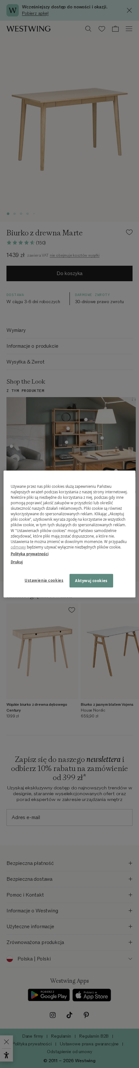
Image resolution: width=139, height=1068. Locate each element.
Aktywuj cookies (91, 580)
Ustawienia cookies (44, 580)
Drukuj (17, 561)
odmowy (18, 546)
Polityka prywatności (29, 553)
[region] (70, 534)
